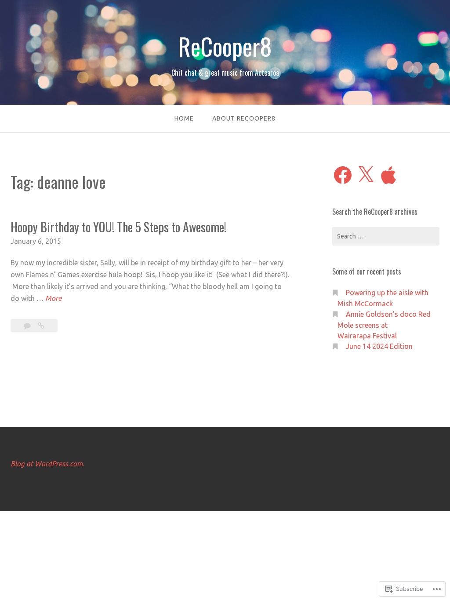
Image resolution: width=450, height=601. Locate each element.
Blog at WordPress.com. (47, 464)
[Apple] (388, 175)
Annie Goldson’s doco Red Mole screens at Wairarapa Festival (384, 325)
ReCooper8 (225, 46)
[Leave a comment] (28, 326)
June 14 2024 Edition (379, 346)
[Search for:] (385, 236)
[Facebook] (342, 175)
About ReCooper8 (244, 118)
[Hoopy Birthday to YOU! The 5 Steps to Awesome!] (41, 326)
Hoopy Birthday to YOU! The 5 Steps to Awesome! (118, 227)
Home (184, 118)
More (53, 299)
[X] (365, 175)
